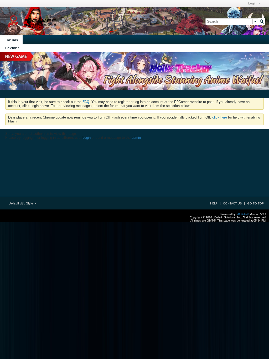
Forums (11, 40)
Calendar (12, 48)
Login (252, 3)
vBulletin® (242, 214)
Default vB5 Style (21, 203)
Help (214, 203)
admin (136, 138)
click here (219, 117)
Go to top (255, 203)
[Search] (261, 21)
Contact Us (232, 203)
